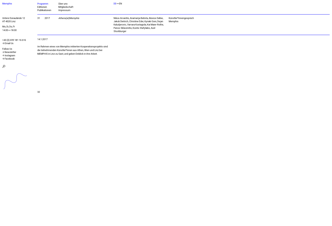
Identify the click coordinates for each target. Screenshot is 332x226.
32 (38, 92)
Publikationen (44, 10)
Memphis (7, 3)
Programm (42, 3)
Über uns (63, 3)
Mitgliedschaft (65, 7)
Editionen (42, 7)
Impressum (64, 10)
